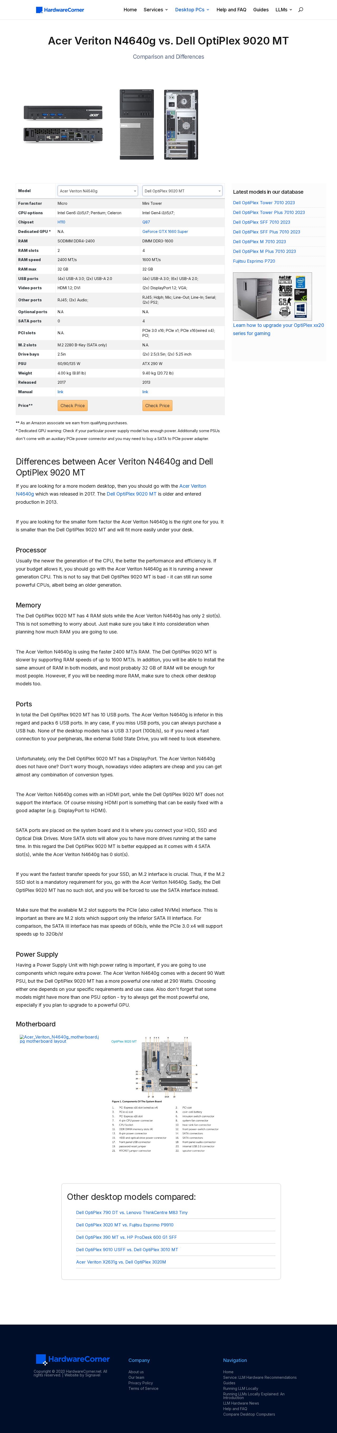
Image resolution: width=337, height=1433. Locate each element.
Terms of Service (143, 1388)
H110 (61, 222)
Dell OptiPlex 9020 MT (132, 494)
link (60, 392)
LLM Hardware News (241, 1403)
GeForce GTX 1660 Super (165, 231)
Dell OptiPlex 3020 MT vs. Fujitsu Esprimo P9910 (125, 1224)
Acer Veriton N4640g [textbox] (78, 191)
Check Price (73, 405)
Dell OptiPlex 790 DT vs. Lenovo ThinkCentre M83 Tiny (132, 1212)
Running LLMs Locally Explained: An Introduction (254, 1396)
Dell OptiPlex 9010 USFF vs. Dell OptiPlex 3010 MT (127, 1249)
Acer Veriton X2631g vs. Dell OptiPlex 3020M (121, 1262)
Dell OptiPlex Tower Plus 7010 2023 (269, 212)
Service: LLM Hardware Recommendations (260, 1377)
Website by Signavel (82, 1375)
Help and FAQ (231, 9)
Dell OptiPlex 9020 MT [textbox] (165, 191)
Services (153, 9)
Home (130, 9)
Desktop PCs (190, 9)
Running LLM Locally (240, 1388)
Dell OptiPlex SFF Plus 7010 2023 (266, 231)
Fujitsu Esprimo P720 (254, 261)
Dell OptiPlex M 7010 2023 (259, 241)
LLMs (282, 9)
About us (136, 1372)
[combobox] (98, 191)
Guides (261, 9)
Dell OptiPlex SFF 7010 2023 (261, 222)
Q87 (146, 222)
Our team (136, 1377)
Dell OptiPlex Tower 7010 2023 (264, 202)
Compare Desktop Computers (249, 1414)
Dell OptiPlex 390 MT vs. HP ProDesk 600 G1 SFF (126, 1237)
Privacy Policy (140, 1383)
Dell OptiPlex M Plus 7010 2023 (264, 251)
